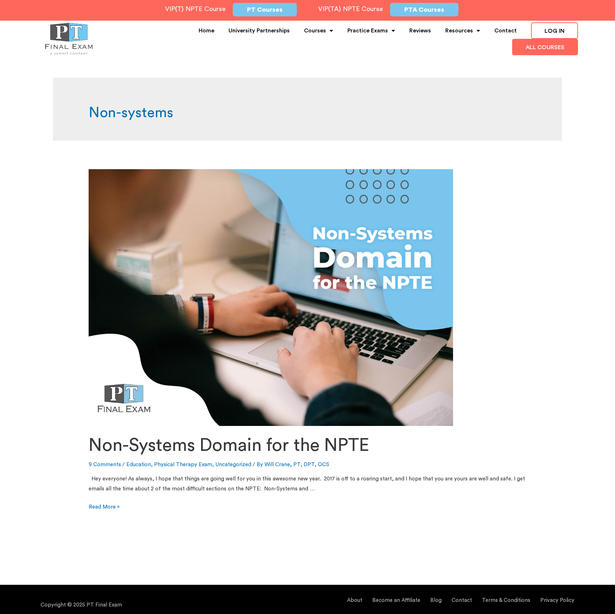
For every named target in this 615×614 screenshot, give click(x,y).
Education (138, 464)
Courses (315, 30)
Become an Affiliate (396, 600)
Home (206, 30)
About (354, 600)
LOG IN (554, 31)
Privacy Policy (557, 600)
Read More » (104, 507)
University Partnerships (259, 30)
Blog (436, 600)
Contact (505, 30)
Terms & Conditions (506, 600)
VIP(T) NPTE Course (195, 9)
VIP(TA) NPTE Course (350, 9)
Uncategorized (233, 464)
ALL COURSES (545, 47)
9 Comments (105, 464)
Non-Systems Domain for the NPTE (229, 445)
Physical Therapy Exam (183, 464)
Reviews (420, 30)
